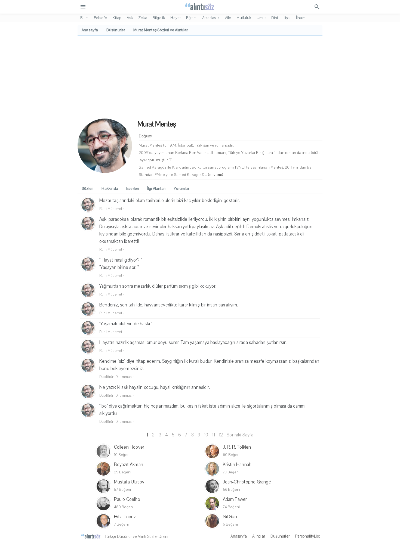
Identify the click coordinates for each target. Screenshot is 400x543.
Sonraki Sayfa (240, 435)
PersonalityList (307, 536)
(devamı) (215, 174)
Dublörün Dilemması (116, 376)
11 (213, 435)
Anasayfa (238, 536)
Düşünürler (280, 536)
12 (221, 435)
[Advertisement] (200, 76)
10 (206, 435)
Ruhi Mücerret (110, 208)
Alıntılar (258, 536)
